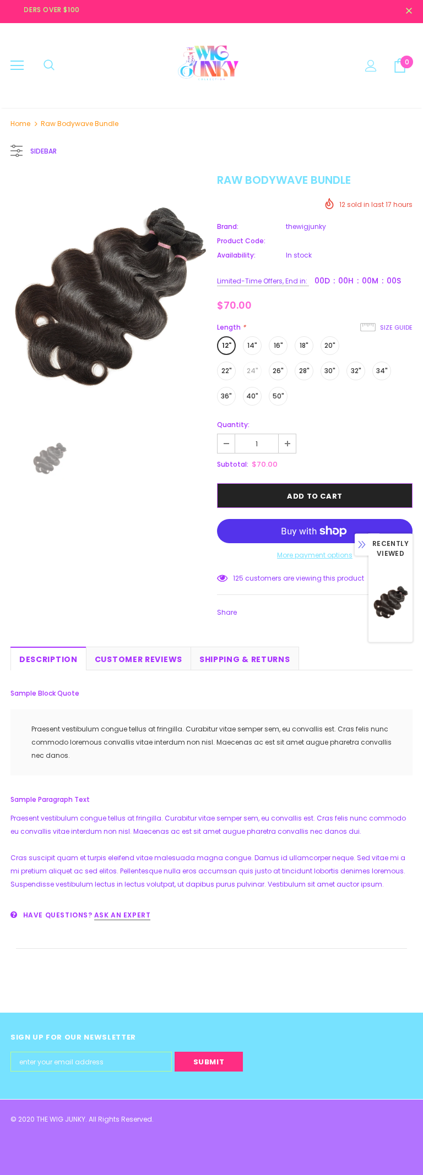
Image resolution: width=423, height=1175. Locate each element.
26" (278, 370)
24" (252, 370)
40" (252, 396)
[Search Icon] (49, 65)
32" (356, 370)
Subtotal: (232, 464)
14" (252, 345)
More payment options (314, 555)
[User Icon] (371, 66)
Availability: (236, 255)
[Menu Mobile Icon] (17, 65)
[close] (408, 11)
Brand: (227, 226)
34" (382, 370)
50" (278, 396)
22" (226, 370)
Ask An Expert (122, 915)
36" (226, 396)
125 (238, 578)
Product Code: (241, 240)
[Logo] (211, 65)
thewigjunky (306, 226)
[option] (108, 298)
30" (329, 370)
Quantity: (233, 424)
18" (304, 345)
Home (20, 123)
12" (226, 345)
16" (278, 345)
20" (329, 345)
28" (304, 370)
